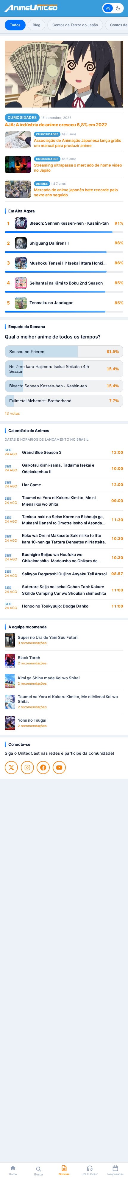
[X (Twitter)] (11, 767)
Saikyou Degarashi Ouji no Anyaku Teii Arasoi (64, 573)
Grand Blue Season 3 (42, 452)
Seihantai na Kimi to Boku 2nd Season (66, 283)
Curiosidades (22, 117)
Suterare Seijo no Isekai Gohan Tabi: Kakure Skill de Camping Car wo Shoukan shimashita (64, 590)
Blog (36, 25)
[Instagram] (27, 767)
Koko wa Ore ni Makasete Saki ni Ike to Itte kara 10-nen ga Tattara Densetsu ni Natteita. (64, 538)
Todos (15, 25)
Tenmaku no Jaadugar (51, 302)
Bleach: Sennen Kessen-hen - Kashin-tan (69, 223)
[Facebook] (43, 767)
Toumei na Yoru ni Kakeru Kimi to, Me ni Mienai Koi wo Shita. (59, 501)
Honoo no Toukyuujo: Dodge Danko (55, 606)
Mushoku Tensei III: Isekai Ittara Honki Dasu (66, 263)
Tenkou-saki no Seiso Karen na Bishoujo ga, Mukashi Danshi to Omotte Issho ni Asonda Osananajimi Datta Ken (63, 520)
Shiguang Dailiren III (49, 243)
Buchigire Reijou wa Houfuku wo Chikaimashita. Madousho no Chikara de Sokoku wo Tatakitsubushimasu (60, 558)
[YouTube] (59, 767)
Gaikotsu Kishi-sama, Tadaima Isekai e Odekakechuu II (58, 468)
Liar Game (31, 484)
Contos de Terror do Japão (75, 25)
